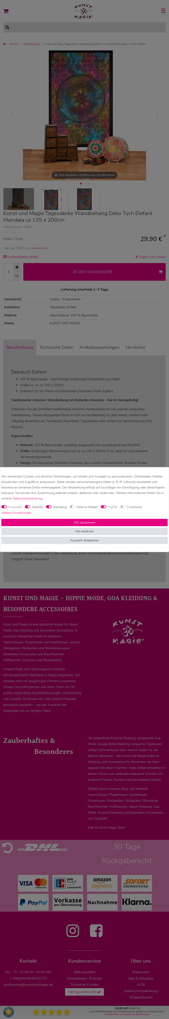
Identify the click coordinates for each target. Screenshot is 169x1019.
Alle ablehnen (84, 531)
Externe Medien (87, 507)
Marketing (60, 507)
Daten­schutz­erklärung (27, 498)
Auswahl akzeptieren (84, 540)
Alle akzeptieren (85, 522)
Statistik (37, 507)
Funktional (134, 507)
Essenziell (15, 507)
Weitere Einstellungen (16, 512)
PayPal (112, 507)
